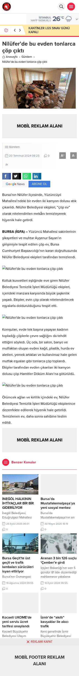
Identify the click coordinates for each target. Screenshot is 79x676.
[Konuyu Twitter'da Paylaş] (16, 176)
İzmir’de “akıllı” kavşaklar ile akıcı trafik (54, 621)
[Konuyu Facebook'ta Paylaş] (6, 176)
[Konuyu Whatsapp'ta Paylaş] (26, 176)
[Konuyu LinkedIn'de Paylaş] (36, 176)
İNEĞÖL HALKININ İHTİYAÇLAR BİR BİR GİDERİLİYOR (18, 503)
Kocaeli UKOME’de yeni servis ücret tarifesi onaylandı (17, 621)
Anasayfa (12, 57)
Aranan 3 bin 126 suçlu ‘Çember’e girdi (59, 560)
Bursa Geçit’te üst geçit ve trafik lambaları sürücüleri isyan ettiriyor (18, 565)
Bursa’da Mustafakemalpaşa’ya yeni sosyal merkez (58, 503)
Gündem (27, 57)
